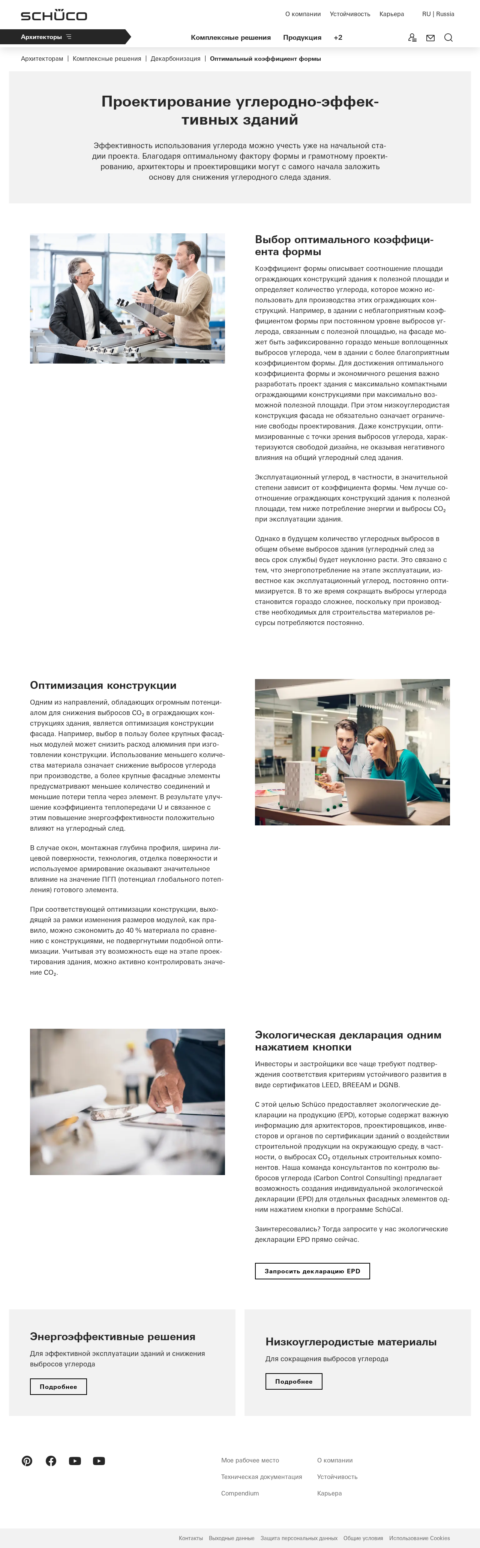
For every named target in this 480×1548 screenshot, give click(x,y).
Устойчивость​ (350, 14)
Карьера (392, 14)
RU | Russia (438, 14)
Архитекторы (41, 37)
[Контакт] (430, 38)
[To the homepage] (54, 14)
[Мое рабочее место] (412, 38)
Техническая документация (261, 1476)
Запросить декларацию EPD (312, 1271)
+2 (338, 37)
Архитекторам (42, 58)
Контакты (191, 1538)
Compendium (240, 1493)
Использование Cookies (419, 1538)
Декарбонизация (176, 58)
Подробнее (58, 1386)
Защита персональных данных (299, 1538)
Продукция (302, 37)
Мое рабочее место (250, 1460)
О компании (303, 14)
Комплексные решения (231, 37)
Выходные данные (232, 1538)
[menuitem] (27, 1461)
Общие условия (363, 1538)
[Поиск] (448, 38)
